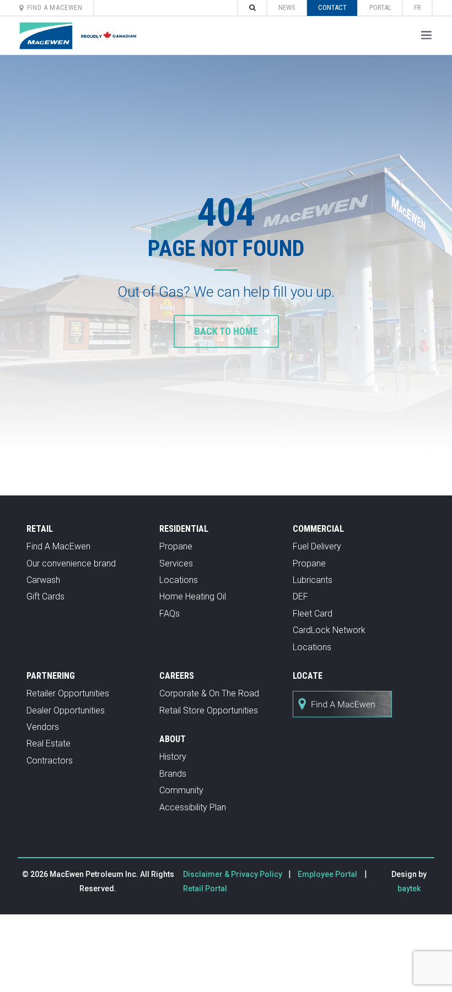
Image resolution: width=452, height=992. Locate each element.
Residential (183, 529)
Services (176, 563)
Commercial (318, 529)
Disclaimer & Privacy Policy (233, 874)
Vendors (42, 727)
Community (181, 790)
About (172, 739)
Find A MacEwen (55, 7)
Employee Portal (327, 874)
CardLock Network (329, 630)
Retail (39, 529)
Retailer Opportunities (67, 693)
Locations (178, 580)
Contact (332, 7)
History (172, 756)
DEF (300, 596)
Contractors (49, 760)
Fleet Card (312, 613)
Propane (175, 546)
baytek (409, 888)
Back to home (226, 331)
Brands (172, 773)
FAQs (169, 613)
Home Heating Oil (192, 596)
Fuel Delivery (317, 546)
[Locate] (342, 723)
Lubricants (312, 580)
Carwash (43, 580)
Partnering (50, 676)
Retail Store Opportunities (208, 710)
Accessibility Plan (192, 807)
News (286, 7)
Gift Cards (45, 596)
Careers (176, 676)
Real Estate (48, 743)
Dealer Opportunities (65, 710)
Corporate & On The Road (209, 693)
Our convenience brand (71, 563)
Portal (380, 7)
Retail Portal (205, 888)
